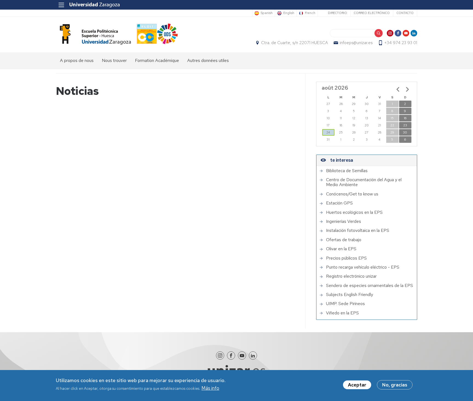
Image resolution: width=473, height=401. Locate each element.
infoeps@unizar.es (356, 42)
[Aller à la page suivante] (407, 89)
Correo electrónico (372, 13)
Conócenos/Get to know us (352, 194)
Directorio (337, 13)
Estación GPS (339, 203)
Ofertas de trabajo (343, 239)
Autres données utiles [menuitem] (208, 60)
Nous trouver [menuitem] (114, 60)
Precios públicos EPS (346, 258)
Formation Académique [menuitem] (157, 60)
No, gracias (394, 385)
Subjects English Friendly (349, 294)
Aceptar (357, 385)
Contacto (405, 13)
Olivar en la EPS (341, 248)
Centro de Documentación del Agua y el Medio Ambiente (364, 182)
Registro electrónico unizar (351, 276)
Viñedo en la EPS (342, 313)
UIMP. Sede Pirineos (345, 303)
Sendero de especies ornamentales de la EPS (369, 285)
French (310, 13)
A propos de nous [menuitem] (77, 60)
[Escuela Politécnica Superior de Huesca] (93, 34)
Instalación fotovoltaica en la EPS (357, 230)
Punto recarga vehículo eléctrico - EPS (362, 267)
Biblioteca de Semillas (347, 170)
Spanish (267, 13)
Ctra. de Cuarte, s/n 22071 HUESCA (294, 42)
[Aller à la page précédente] (398, 89)
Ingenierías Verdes (343, 221)
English (288, 13)
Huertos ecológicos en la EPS (354, 212)
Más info (210, 388)
